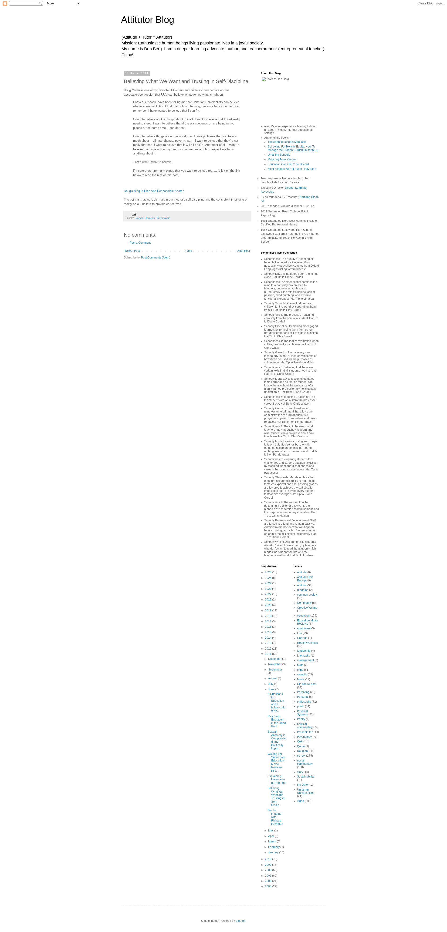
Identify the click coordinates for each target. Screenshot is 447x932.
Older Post (243, 250)
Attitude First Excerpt (305, 579)
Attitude (302, 572)
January (273, 852)
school (301, 755)
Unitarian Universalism (157, 218)
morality (302, 674)
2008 (268, 870)
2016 (268, 626)
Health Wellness (307, 642)
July (271, 684)
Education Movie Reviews (307, 622)
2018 (268, 616)
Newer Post (132, 250)
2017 (268, 621)
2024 (268, 583)
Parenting (303, 692)
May (271, 830)
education (303, 615)
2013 (268, 643)
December (275, 658)
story (300, 772)
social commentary (305, 762)
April (271, 836)
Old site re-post (306, 684)
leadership (304, 650)
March (272, 841)
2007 (268, 875)
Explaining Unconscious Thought (276, 779)
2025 (268, 578)
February (274, 847)
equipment (304, 628)
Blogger (240, 920)
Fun (299, 633)
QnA (300, 741)
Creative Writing (307, 607)
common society (307, 594)
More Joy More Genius (282, 159)
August (273, 678)
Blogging (302, 590)
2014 (268, 637)
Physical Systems (302, 713)
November (275, 664)
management (305, 660)
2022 (268, 594)
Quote (301, 746)
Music (301, 679)
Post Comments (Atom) (155, 257)
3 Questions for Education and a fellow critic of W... (276, 702)
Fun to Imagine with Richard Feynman (275, 817)
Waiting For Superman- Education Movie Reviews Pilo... (276, 762)
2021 (268, 599)
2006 (268, 881)
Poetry (301, 719)
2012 (268, 648)
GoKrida (302, 638)
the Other (303, 784)
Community (304, 602)
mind (300, 669)
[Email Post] (134, 213)
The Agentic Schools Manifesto (287, 142)
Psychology (304, 736)
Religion (139, 218)
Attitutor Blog (147, 19)
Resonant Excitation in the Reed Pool (277, 721)
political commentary (305, 725)
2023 (268, 588)
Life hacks (303, 655)
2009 (268, 864)
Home (188, 250)
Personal (302, 696)
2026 (268, 572)
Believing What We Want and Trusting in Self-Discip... (276, 797)
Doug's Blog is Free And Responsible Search (154, 191)
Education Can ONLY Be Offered (288, 164)
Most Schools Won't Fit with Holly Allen (292, 169)
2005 (268, 886)
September (275, 669)
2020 (268, 605)
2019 (268, 610)
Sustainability (305, 776)
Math (300, 665)
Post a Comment (140, 242)
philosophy (304, 701)
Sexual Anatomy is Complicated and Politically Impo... (277, 740)
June (271, 689)
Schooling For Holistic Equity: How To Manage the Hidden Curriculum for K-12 (293, 148)
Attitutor (302, 585)
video (300, 801)
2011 (268, 654)
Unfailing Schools (279, 154)
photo (300, 706)
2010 (268, 859)
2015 (268, 632)
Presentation (305, 732)
